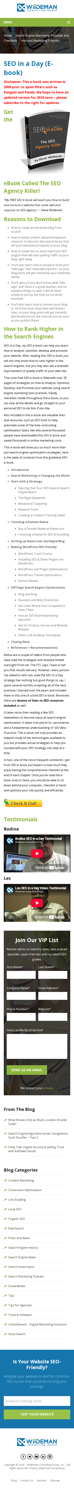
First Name (15, 967)
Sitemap (55, 1480)
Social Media (16, 1286)
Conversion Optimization (25, 1190)
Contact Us (26, 1480)
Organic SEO (16, 1219)
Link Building (17, 1200)
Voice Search (16, 1334)
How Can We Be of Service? (25, 1030)
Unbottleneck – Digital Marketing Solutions (37, 1324)
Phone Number (18, 1009)
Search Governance (21, 1267)
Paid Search (16, 1228)
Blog (14, 1480)
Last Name (46, 967)
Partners (42, 1480)
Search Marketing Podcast (26, 1276)
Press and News (19, 1238)
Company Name (18, 988)
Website (44, 1009)
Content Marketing (21, 1180)
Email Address (48, 988)
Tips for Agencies (20, 1305)
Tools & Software (20, 1315)
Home (8, 35)
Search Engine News (22, 1257)
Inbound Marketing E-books (40, 41)
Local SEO (14, 1209)
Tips (11, 1296)
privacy (48, 1088)
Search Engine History (23, 1248)
